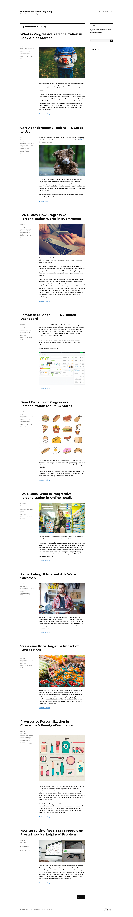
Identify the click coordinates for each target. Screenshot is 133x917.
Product (22, 46)
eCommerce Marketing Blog (36, 11)
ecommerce (31, 48)
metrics (28, 334)
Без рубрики (23, 139)
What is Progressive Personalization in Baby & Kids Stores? (51, 36)
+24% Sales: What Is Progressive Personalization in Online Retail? (46, 495)
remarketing (28, 594)
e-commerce (23, 48)
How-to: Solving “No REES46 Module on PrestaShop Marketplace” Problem (51, 832)
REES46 (30, 56)
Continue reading (44, 114)
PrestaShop (23, 848)
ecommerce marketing (26, 49)
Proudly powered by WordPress (44, 909)
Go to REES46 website (106, 12)
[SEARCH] (111, 41)
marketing (28, 662)
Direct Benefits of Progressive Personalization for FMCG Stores (46, 404)
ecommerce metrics (25, 332)
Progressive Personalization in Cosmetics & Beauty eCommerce (46, 723)
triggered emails (24, 151)
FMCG (27, 418)
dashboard (23, 329)
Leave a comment (24, 58)
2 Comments (23, 518)
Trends (22, 505)
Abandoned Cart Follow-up (27, 143)
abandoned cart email (25, 141)
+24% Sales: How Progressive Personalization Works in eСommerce (50, 217)
